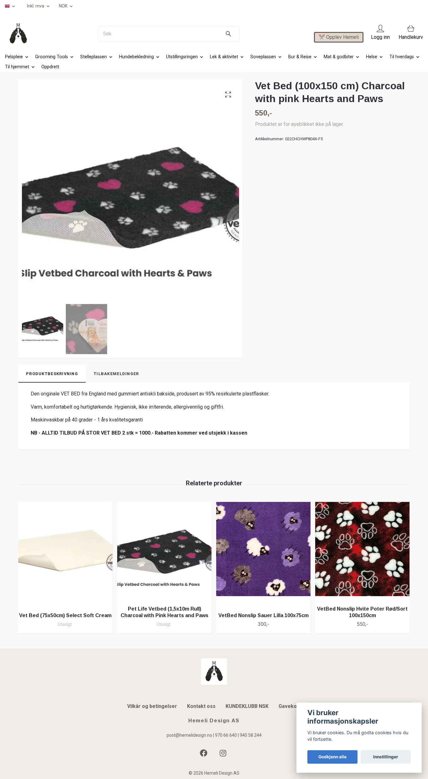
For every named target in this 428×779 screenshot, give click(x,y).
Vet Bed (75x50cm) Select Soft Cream (65, 615)
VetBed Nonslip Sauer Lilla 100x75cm (263, 615)
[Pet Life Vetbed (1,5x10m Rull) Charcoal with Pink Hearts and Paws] (164, 551)
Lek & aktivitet (224, 56)
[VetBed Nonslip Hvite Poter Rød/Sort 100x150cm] (362, 551)
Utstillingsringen (182, 56)
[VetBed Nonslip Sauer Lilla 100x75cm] (263, 554)
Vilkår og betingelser (152, 706)
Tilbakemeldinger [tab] (116, 373)
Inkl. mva (36, 5)
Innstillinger (385, 756)
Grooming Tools (51, 56)
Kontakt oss (201, 706)
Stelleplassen (93, 56)
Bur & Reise (299, 56)
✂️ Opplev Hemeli (339, 37)
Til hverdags (401, 56)
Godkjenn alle (332, 756)
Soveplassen (263, 56)
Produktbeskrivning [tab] (52, 373)
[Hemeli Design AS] (18, 33)
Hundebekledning (136, 56)
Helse (371, 56)
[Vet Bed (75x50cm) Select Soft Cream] (65, 554)
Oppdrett (50, 67)
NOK (63, 5)
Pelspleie (14, 56)
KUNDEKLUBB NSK (247, 706)
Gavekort (290, 706)
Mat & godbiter (339, 56)
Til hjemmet (17, 67)
